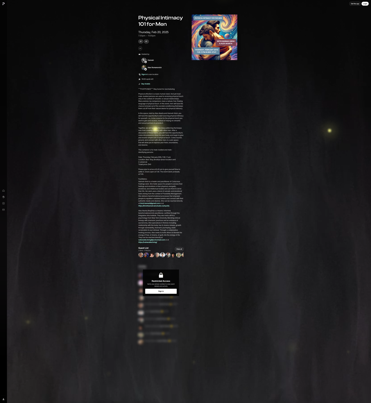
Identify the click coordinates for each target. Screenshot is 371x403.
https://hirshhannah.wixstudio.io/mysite (153, 206)
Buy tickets (145, 84)
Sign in (144, 74)
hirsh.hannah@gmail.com (150, 203)
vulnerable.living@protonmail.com (151, 240)
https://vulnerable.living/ (147, 242)
